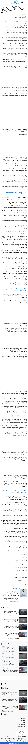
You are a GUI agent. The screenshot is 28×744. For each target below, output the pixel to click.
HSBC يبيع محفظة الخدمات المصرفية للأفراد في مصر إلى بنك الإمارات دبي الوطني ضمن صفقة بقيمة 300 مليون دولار (11, 635)
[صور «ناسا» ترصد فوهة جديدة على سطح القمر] (23, 620)
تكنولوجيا (17, 609)
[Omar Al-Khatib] (25, 17)
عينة (20, 481)
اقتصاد (3, 667)
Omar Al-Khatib (18, 17)
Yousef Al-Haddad (16, 615)
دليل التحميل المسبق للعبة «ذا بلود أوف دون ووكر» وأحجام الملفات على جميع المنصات (11, 612)
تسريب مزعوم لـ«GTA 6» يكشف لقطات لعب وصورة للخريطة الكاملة (11, 627)
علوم (2, 12)
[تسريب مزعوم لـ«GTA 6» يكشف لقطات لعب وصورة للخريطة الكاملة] (23, 627)
